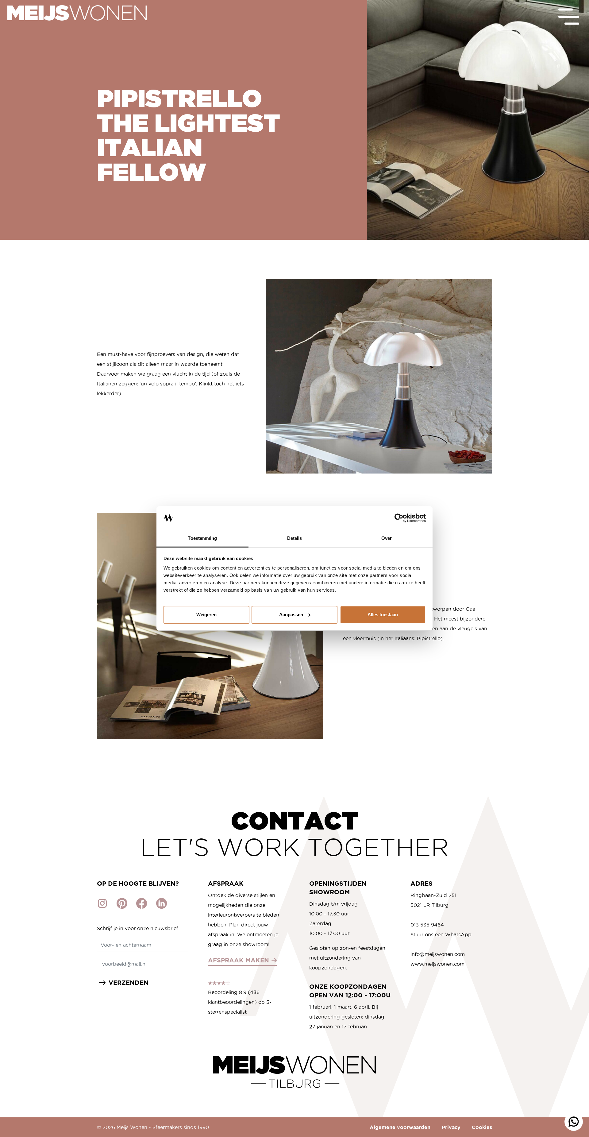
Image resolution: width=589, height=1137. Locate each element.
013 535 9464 (427, 924)
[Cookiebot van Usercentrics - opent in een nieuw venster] (399, 518)
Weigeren (206, 614)
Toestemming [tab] (202, 538)
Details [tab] (294, 538)
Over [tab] (386, 538)
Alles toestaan (383, 614)
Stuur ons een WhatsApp (441, 934)
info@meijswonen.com (437, 954)
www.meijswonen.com (437, 964)
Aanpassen (291, 614)
